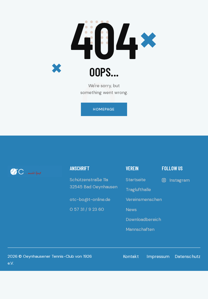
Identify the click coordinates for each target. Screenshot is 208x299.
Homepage (104, 109)
